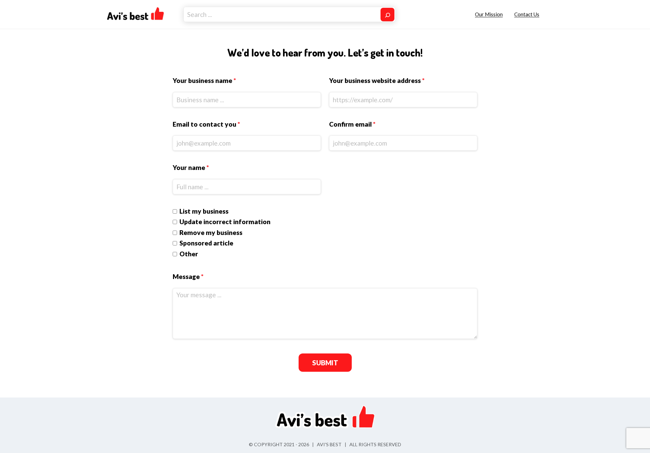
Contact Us (526, 14)
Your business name (204, 80)
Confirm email (352, 124)
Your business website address (377, 80)
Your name (191, 167)
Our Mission (489, 14)
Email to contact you (206, 124)
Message (188, 276)
